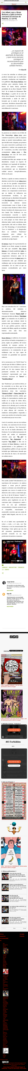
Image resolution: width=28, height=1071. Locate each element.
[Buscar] (26, 2)
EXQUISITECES (5, 989)
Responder (10, 590)
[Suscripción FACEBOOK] (11, 637)
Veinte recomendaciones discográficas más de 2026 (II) (17, 885)
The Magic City (4, 1056)
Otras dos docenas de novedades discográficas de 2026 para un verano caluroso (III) (17, 875)
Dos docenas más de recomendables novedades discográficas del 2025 (16, 919)
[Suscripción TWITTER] (14, 637)
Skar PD (7, 569)
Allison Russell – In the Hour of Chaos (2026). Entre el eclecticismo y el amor (5, 1038)
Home (14, 928)
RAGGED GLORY (5, 1046)
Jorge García (10, 581)
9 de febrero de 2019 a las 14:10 (14, 595)
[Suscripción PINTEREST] (17, 637)
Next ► (24, 928)
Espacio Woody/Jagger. (17, 1063)
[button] (3, 24)
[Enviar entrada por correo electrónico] (3, 565)
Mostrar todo (4, 1059)
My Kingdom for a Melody (5, 945)
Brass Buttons (12, 567)
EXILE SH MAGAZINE (5, 1030)
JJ (2, 569)
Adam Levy (4, 567)
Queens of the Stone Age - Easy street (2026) (5, 958)
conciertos (21, 567)
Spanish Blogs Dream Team (5, 966)
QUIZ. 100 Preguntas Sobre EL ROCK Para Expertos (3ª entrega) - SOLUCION (5, 981)
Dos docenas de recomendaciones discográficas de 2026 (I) (16, 897)
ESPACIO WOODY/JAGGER (11, 0)
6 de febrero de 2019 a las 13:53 (14, 583)
